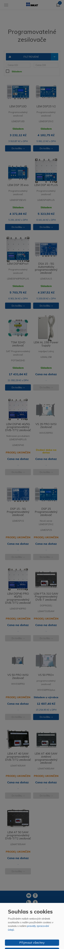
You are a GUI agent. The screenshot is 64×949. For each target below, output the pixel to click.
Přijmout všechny (32, 942)
